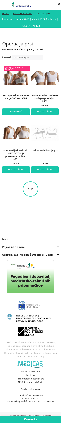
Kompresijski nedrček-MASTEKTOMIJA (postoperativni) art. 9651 (15, 155)
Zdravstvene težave (22, 13)
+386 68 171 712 (33, 398)
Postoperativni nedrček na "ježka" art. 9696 (16, 97)
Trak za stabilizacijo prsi (45, 150)
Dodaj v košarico (45, 111)
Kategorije (30, 419)
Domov (5, 13)
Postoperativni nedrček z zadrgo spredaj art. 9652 (45, 98)
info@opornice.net (34, 395)
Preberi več (16, 111)
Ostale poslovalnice (30, 389)
